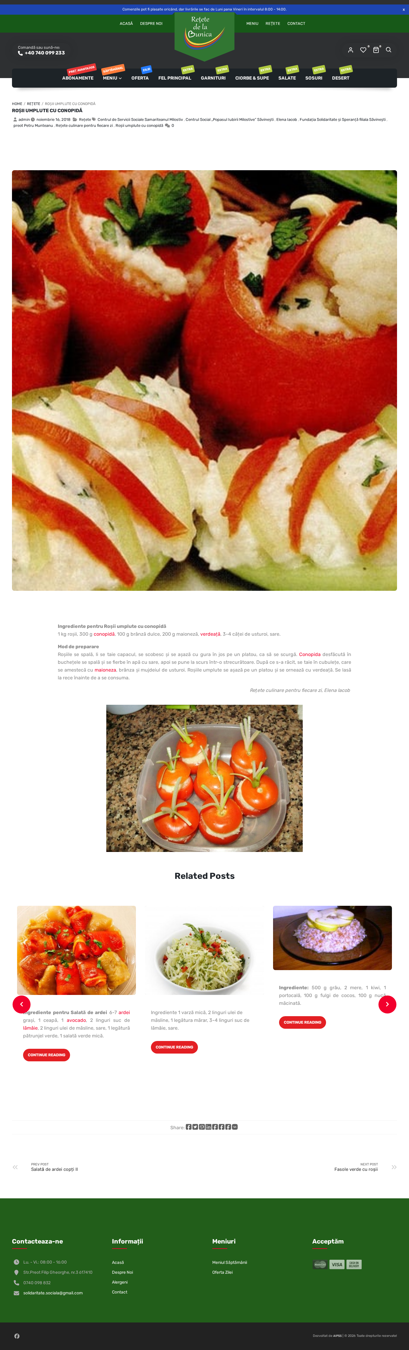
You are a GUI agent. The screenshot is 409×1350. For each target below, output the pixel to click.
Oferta (141, 75)
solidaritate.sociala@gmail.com (53, 1293)
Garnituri (214, 75)
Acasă (126, 23)
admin (24, 119)
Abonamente (78, 75)
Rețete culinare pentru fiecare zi (84, 125)
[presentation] (22, 1004)
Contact (296, 23)
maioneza (105, 670)
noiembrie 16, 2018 (53, 119)
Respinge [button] (404, 9)
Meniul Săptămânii (229, 1262)
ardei (124, 1012)
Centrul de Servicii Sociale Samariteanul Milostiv (140, 119)
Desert (341, 75)
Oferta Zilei (222, 1272)
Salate (288, 75)
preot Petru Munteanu (33, 125)
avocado (75, 1020)
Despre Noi (151, 23)
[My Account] (350, 50)
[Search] (388, 50)
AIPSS (337, 1336)
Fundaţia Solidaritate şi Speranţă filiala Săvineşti (343, 119)
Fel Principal (175, 75)
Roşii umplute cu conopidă (47, 110)
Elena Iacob (286, 119)
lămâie (30, 1028)
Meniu (252, 23)
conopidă (104, 634)
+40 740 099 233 (44, 53)
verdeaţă (210, 634)
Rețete (273, 23)
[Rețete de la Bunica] (204, 33)
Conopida (310, 654)
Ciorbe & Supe (252, 75)
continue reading (46, 1055)
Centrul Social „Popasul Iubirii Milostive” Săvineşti (230, 119)
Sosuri (314, 75)
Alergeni (120, 1282)
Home (17, 104)
